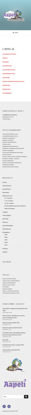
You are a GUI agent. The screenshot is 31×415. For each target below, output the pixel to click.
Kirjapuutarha (6, 89)
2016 (5, 242)
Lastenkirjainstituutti (8, 69)
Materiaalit (5, 192)
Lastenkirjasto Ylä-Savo (9, 54)
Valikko (16, 33)
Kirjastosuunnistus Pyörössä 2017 (12, 327)
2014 (5, 237)
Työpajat (5, 212)
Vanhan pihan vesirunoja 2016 (11, 350)
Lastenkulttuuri (7, 65)
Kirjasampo (5, 61)
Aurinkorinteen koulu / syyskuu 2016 (13, 345)
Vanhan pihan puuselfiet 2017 (11, 322)
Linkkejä (4, 252)
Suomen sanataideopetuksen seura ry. (13, 81)
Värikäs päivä (6, 85)
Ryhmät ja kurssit (7, 196)
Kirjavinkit (5, 219)
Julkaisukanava (6, 229)
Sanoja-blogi (6, 77)
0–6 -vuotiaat (8, 198)
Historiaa (5, 248)
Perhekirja (5, 340)
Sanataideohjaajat (7, 225)
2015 (5, 240)
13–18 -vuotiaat (9, 203)
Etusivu (4, 182)
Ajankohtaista (6, 189)
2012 (5, 234)
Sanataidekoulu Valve (8, 73)
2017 (5, 245)
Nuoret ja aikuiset (9, 208)
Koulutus (5, 222)
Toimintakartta (6, 185)
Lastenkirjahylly (7, 93)
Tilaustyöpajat (6, 215)
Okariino (4, 58)
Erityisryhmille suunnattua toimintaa (15, 206)
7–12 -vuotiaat (8, 200)
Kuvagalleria (6, 232)
